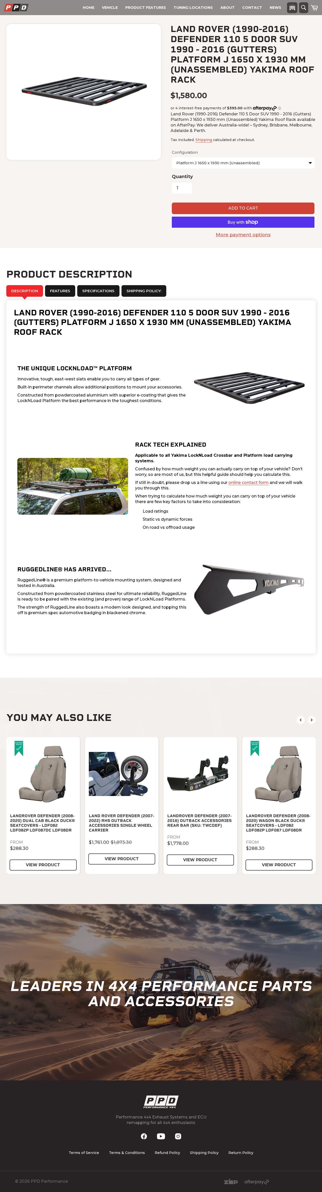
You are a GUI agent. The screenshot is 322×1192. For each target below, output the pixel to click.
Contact (252, 7)
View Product (43, 865)
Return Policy (240, 1152)
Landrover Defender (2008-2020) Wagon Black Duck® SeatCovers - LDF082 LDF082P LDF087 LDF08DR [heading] (278, 823)
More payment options (243, 235)
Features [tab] (60, 290)
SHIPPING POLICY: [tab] (144, 290)
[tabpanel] (161, 477)
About (227, 7)
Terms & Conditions (127, 1152)
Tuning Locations (193, 7)
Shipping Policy (204, 1152)
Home (88, 7)
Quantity (182, 176)
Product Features (145, 7)
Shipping (203, 140)
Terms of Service (84, 1152)
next (312, 720)
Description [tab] (24, 290)
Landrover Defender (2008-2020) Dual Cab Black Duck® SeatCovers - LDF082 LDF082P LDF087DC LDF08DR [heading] (42, 823)
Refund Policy (167, 1152)
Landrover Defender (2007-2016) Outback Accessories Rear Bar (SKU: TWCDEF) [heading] (199, 820)
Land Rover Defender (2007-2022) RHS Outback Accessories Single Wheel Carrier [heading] (121, 823)
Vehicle (110, 7)
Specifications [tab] (98, 290)
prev (301, 720)
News (275, 7)
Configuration (185, 152)
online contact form (248, 482)
